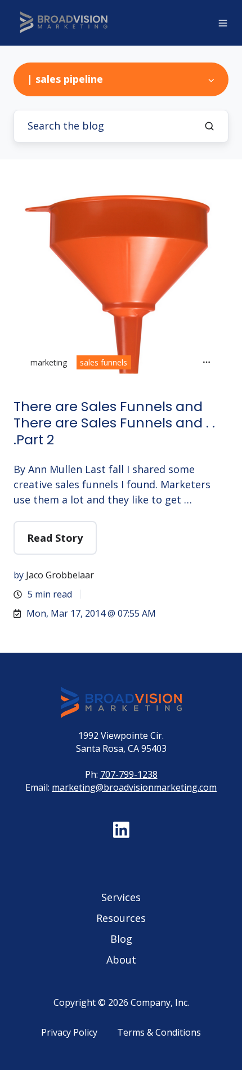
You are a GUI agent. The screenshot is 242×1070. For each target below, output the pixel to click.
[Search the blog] (209, 126)
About (121, 959)
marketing (48, 362)
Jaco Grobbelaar (60, 575)
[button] (222, 23)
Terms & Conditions (159, 1032)
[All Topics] (206, 362)
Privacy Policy (69, 1032)
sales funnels (103, 362)
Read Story (55, 538)
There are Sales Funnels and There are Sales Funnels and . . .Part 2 (114, 423)
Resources (121, 918)
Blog (121, 939)
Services (121, 897)
